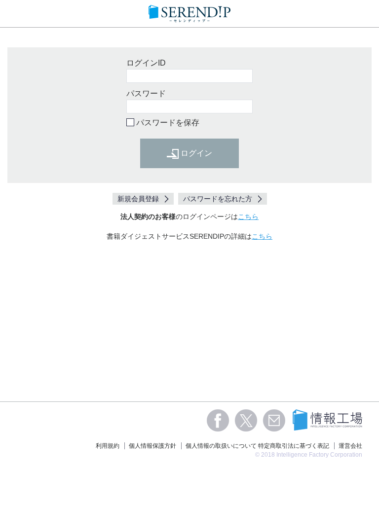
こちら (248, 216)
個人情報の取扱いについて (221, 445)
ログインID (146, 63)
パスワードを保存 (167, 122)
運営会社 (350, 445)
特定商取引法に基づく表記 (293, 445)
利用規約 (107, 445)
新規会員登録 (138, 199)
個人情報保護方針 (152, 445)
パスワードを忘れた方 (217, 199)
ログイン (195, 153)
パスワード (146, 93)
